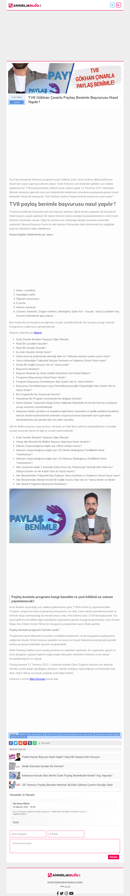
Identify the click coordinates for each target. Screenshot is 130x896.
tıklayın (38, 332)
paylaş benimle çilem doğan (107, 734)
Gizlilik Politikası (54, 882)
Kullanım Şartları (75, 882)
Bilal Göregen (37, 679)
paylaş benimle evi (18, 737)
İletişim (65, 882)
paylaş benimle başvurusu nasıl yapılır (76, 734)
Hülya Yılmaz (52, 734)
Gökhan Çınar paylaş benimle (31, 734)
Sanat (17, 102)
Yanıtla (16, 822)
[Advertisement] (65, 36)
